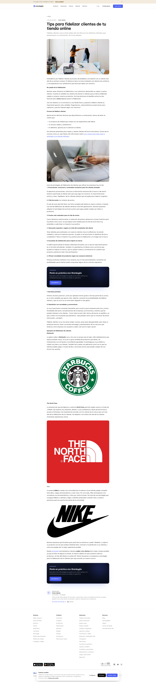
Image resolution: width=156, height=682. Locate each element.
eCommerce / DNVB (85, 633)
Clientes (77, 6)
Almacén (58, 628)
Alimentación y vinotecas (86, 652)
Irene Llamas (56, 593)
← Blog (49, 16)
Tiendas (58, 633)
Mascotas (82, 657)
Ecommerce (59, 636)
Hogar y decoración (85, 654)
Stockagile (55, 551)
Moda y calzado (83, 626)
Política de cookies (38, 639)
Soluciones (64, 6)
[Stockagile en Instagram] (121, 664)
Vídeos (104, 623)
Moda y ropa (83, 623)
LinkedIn (71, 601)
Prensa (35, 626)
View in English (59, 1)
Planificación (60, 626)
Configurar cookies (38, 641)
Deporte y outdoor (84, 631)
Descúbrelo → (55, 282)
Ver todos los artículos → (59, 601)
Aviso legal (36, 633)
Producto (55, 6)
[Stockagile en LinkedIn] (114, 664)
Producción (59, 623)
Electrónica (82, 641)
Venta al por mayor (61, 639)
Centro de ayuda (107, 626)
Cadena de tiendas (84, 618)
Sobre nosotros (37, 618)
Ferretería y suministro (85, 644)
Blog (103, 618)
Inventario (59, 618)
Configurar (92, 675)
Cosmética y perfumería (86, 649)
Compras (58, 620)
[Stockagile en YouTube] (117, 664)
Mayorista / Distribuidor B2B (87, 636)
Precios (71, 6)
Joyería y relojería (84, 646)
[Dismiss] (122, 2)
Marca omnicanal (84, 620)
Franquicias (82, 639)
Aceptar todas (112, 675)
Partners (84, 6)
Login (97, 6)
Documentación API (108, 628)
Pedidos (58, 631)
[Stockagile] (38, 6)
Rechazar (101, 675)
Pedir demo (118, 6)
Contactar (36, 631)
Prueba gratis (106, 6)
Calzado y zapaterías (85, 628)
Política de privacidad (39, 636)
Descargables (106, 620)
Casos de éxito (37, 620)
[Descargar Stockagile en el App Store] (38, 664)
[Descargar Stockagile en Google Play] (49, 664)
